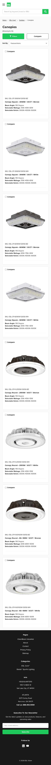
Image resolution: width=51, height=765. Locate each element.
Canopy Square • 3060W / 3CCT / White (21, 174)
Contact (25, 646)
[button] (13, 36)
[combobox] (25, 11)
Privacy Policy (25, 649)
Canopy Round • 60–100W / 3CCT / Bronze (23, 538)
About (25, 642)
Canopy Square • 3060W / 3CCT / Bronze (22, 102)
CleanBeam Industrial (25, 639)
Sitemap (25, 653)
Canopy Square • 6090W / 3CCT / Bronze (22, 247)
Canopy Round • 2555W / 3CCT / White (21, 465)
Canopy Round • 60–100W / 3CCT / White (22, 610)
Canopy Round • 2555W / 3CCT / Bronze (22, 392)
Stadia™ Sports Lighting (26, 669)
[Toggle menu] (3, 4)
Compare (37, 36)
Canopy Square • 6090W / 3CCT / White (21, 320)
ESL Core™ (25, 666)
